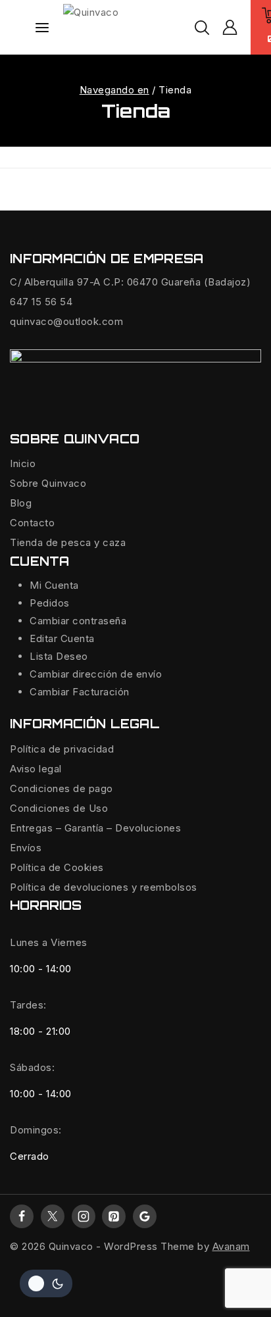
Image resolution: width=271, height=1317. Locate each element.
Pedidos (50, 603)
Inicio (23, 463)
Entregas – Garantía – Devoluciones (95, 828)
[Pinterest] (114, 1216)
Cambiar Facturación (80, 691)
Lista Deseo (59, 656)
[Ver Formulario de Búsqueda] (202, 27)
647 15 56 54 (41, 301)
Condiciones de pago (61, 788)
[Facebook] (22, 1216)
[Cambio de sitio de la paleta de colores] (46, 1283)
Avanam (231, 1246)
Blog (21, 503)
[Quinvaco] (129, 27)
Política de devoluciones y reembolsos (103, 887)
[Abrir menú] (42, 28)
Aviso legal (36, 768)
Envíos (25, 847)
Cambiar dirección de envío (96, 674)
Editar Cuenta (62, 638)
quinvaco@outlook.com (66, 321)
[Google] (145, 1216)
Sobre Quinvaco (48, 483)
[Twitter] (52, 1216)
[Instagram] (83, 1216)
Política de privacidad (62, 749)
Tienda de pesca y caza (68, 542)
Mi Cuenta (54, 585)
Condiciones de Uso (59, 808)
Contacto (32, 522)
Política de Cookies (57, 867)
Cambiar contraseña (78, 620)
